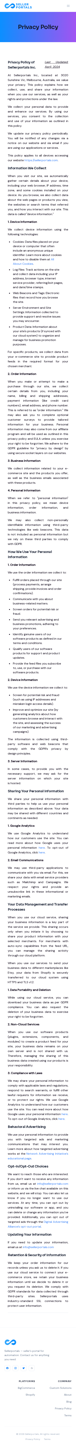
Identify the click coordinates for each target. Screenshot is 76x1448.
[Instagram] (15, 1368)
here (42, 848)
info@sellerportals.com (52, 1184)
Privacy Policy (63, 1408)
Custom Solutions (61, 1388)
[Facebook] (7, 1368)
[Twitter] (24, 1368)
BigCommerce (26, 1388)
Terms (68, 1415)
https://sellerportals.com (41, 160)
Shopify (30, 1394)
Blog (69, 1401)
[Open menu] (68, 6)
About (68, 1394)
